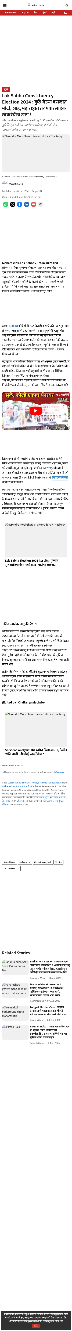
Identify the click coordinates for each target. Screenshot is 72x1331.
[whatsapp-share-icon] (5, 206)
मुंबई (45, 12)
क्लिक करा (59, 772)
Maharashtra (8, 786)
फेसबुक (40, 797)
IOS (32, 794)
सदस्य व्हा (19, 765)
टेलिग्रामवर (6, 801)
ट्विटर (47, 797)
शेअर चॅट (62, 797)
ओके (36, 1326)
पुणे (53, 12)
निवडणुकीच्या (60, 477)
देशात (14, 326)
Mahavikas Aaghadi (42, 862)
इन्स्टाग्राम (54, 797)
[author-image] (5, 184)
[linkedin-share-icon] (26, 206)
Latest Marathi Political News (22, 783)
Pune (24, 786)
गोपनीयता (18, 1321)
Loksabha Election (11, 868)
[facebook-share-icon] (19, 206)
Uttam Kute (16, 183)
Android (22, 794)
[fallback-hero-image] (15, 967)
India (18, 786)
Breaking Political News (50, 783)
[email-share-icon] (33, 206)
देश (35, 12)
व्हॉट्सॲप (21, 801)
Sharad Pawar (10, 862)
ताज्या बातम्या (11, 12)
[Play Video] (36, 411)
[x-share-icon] (12, 206)
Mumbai (34, 786)
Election (58, 862)
